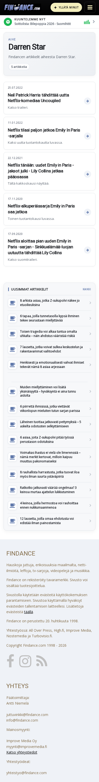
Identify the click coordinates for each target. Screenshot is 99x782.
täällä (28, 611)
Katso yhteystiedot (21, 752)
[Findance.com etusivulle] (22, 7)
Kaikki (87, 289)
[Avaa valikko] (89, 7)
